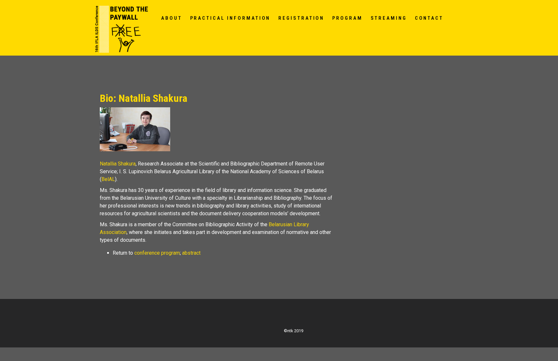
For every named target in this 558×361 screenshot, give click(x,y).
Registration (301, 18)
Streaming (389, 18)
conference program (157, 253)
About (171, 18)
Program (347, 18)
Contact (429, 18)
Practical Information (230, 18)
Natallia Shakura (118, 164)
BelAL (108, 179)
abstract (191, 253)
